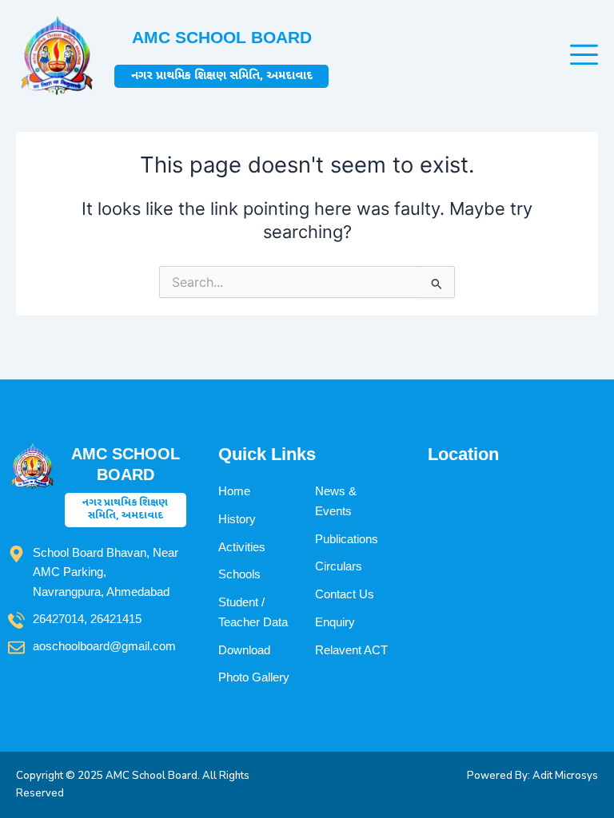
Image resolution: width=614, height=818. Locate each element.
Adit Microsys (565, 775)
